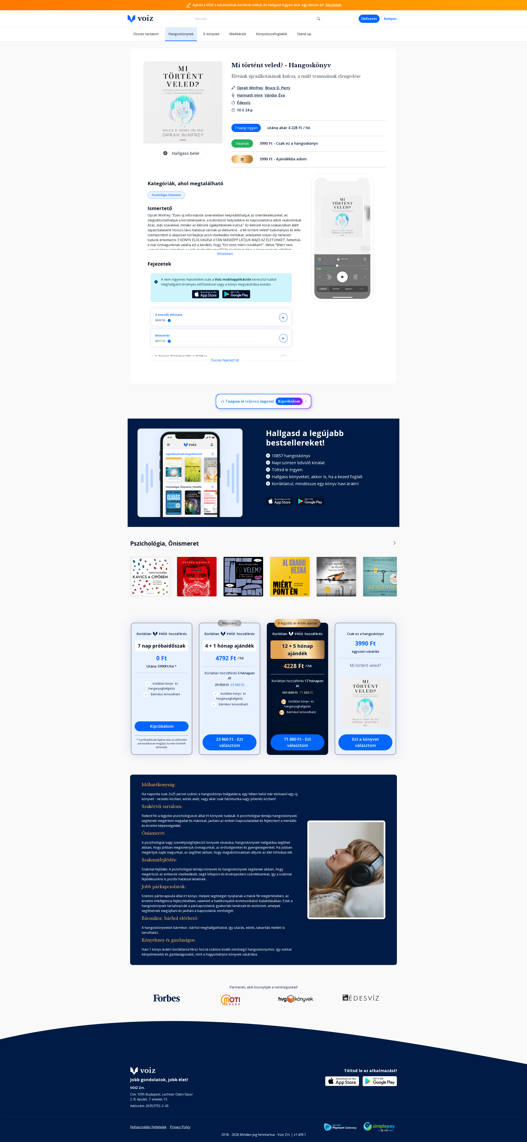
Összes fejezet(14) (225, 360)
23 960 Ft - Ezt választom (229, 742)
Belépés (390, 18)
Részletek (334, 5)
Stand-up (304, 34)
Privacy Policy (180, 1127)
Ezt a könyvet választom (365, 742)
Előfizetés (369, 18)
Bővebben (225, 253)
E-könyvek (211, 34)
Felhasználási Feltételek (148, 1127)
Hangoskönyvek (181, 34)
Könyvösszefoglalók (271, 34)
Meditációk (237, 34)
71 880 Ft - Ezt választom (297, 742)
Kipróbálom (289, 401)
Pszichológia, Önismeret (166, 195)
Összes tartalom (146, 34)
